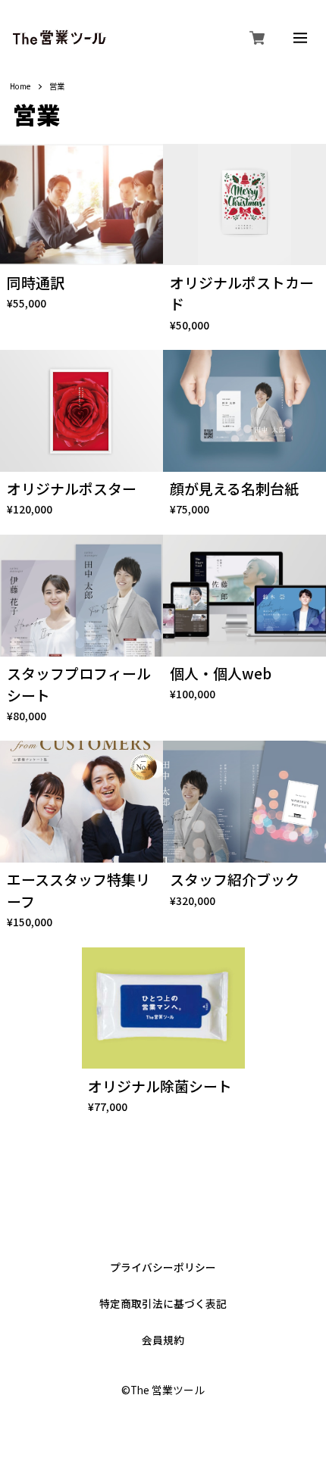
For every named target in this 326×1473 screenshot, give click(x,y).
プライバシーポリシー (163, 1267)
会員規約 (163, 1340)
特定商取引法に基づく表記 (163, 1304)
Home (20, 86)
